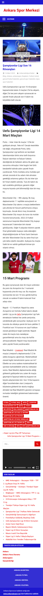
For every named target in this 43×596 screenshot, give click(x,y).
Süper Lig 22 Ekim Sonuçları (17, 530)
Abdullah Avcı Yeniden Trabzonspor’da (21, 539)
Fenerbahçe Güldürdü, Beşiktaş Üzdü (20, 518)
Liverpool (19, 350)
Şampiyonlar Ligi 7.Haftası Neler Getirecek (23, 512)
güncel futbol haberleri (11, 79)
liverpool (33, 402)
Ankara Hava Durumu (11, 555)
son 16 (29, 422)
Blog (4, 76)
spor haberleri (8, 82)
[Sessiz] (33, 467)
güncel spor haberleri (27, 79)
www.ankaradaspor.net (12, 594)
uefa (18, 426)
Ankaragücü (7, 558)
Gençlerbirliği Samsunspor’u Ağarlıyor (21, 515)
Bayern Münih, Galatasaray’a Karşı (19, 527)
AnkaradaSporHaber (27, 73)
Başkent (25, 76)
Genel (36, 76)
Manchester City (10, 406)
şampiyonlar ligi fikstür (13, 416)
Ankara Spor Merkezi (21, 10)
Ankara (9, 76)
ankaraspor (17, 76)
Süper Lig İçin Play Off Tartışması (17, 433)
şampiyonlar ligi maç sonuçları (16, 419)
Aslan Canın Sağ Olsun (15, 524)
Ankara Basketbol (21, 570)
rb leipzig (7, 409)
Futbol (31, 76)
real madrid (18, 409)
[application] (21, 459)
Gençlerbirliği (8, 561)
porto (28, 406)
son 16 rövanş (9, 426)
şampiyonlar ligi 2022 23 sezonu (16, 412)
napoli (21, 406)
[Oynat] (6, 467)
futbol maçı (16, 402)
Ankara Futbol (21, 575)
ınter (25, 402)
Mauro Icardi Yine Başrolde (16, 533)
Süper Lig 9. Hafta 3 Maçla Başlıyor (20, 536)
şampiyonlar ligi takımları (14, 422)
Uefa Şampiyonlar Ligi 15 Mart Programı (23, 436)
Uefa (19, 314)
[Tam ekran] (37, 467)
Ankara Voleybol (21, 585)
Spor (37, 79)
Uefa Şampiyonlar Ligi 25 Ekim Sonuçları (22, 521)
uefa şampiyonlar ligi (30, 426)
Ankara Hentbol (21, 580)
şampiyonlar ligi (31, 409)
